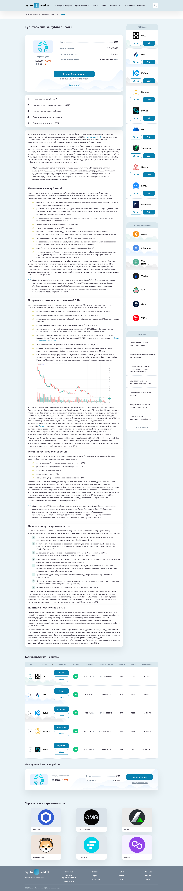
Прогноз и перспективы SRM (46, 123)
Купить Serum (140, 777)
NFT (104, 5)
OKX (45, 676)
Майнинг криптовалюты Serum (47, 111)
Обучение (128, 5)
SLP (143, 290)
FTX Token (83, 857)
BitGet (45, 749)
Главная (69, 872)
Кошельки (115, 5)
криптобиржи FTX (92, 137)
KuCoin (46, 713)
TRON (144, 318)
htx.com (61, 691)
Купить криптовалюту (69, 876)
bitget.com (61, 746)
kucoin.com (61, 709)
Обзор (135, 43)
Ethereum (146, 248)
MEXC (121, 875)
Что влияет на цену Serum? (45, 99)
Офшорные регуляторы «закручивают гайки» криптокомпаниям (140, 368)
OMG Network (84, 829)
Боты (95, 5)
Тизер (41, 426)
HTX (44, 694)
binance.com (61, 727)
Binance (46, 731)
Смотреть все (142, 427)
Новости (141, 5)
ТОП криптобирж (63, 5)
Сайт (149, 43)
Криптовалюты (82, 5)
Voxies (144, 276)
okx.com (61, 673)
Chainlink (36, 829)
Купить (45, 820)
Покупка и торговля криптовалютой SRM (51, 105)
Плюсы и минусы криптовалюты (47, 117)
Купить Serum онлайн (74, 74)
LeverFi (127, 829)
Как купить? (74, 85)
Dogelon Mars (38, 857)
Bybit (95, 875)
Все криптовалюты (140, 782)
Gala (143, 304)
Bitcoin (144, 234)
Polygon (127, 857)
